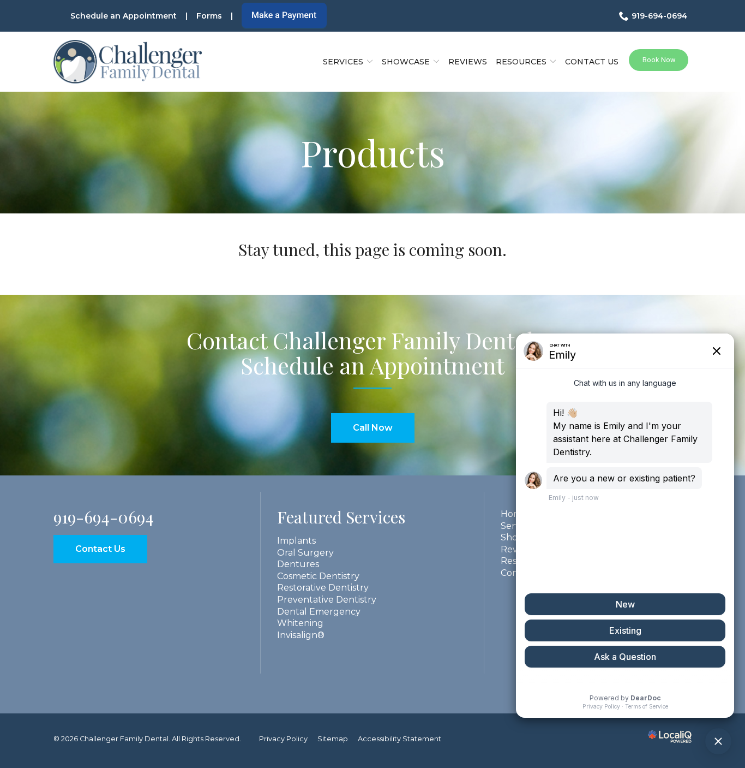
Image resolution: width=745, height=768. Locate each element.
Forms (209, 16)
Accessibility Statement (399, 739)
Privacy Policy (283, 739)
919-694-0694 (659, 16)
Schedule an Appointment (123, 16)
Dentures (298, 564)
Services (343, 62)
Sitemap (332, 739)
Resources (521, 62)
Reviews (467, 62)
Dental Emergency (319, 611)
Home (514, 514)
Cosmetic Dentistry (318, 576)
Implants (296, 540)
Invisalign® (301, 635)
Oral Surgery (305, 552)
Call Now (373, 427)
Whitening (300, 623)
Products (373, 152)
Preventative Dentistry (326, 599)
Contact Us (591, 62)
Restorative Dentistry (323, 587)
